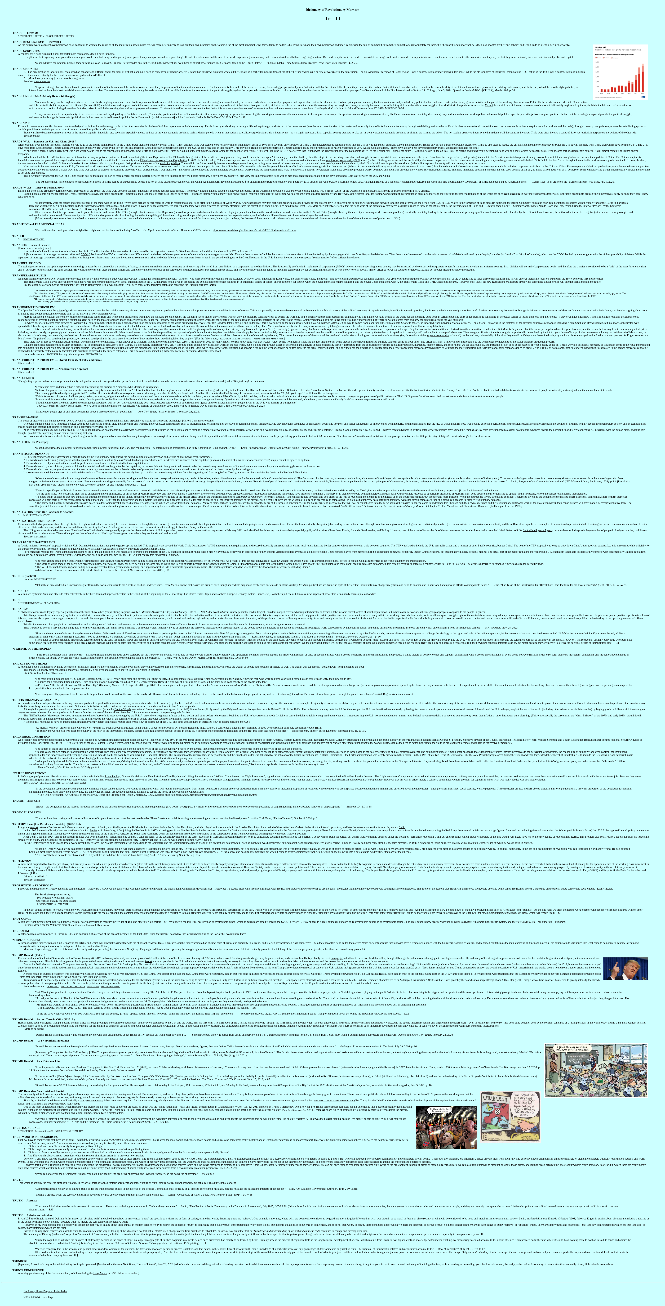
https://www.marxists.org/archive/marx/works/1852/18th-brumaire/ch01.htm (254, 230)
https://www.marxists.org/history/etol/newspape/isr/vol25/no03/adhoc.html (216, 794)
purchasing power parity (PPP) (343, 160)
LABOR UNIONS (42, 81)
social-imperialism (265, 278)
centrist (34, 827)
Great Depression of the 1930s (83, 190)
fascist (148, 961)
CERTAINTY (53, 986)
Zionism (22, 1025)
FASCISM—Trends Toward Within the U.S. (334, 1100)
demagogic (337, 958)
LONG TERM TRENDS (45, 579)
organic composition (438, 335)
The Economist (240, 1158)
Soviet (93, 830)
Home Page (38, 1297)
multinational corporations (321, 266)
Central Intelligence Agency (538, 530)
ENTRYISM (39, 879)
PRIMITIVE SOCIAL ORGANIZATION (41, 603)
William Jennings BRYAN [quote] (49, 673)
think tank (78, 739)
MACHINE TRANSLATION (36, 515)
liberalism (88, 912)
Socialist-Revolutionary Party (230, 933)
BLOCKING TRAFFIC (34, 239)
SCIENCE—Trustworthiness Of (38, 1131)
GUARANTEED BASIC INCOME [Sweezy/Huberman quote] (57, 783)
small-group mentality (123, 627)
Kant (257, 942)
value (60, 310)
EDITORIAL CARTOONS (73, 986)
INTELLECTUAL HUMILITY (69, 1131)
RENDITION (40, 536)
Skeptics (122, 806)
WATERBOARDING (110, 986)
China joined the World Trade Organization (163, 160)
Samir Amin (41, 594)
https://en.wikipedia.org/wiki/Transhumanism (465, 436)
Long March (100, 1273)
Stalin (402, 827)
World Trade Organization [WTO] (196, 545)
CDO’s (84, 254)
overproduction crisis (260, 132)
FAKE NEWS (93, 986)
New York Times (193, 1158)
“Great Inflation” (584, 715)
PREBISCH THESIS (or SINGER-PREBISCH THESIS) (48, 36)
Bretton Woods (122, 709)
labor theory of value (42, 326)
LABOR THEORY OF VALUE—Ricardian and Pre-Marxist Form (253, 338)
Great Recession (251, 257)
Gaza (196, 1025)
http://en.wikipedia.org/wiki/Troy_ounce (90, 925)
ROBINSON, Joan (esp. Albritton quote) (65, 354)
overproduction (47, 319)
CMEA (133, 278)
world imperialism (170, 163)
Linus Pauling (112, 776)
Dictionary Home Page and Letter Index (45, 1291)
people (470, 612)
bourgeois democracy (219, 983)
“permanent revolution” (422, 836)
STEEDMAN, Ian (94, 354)
